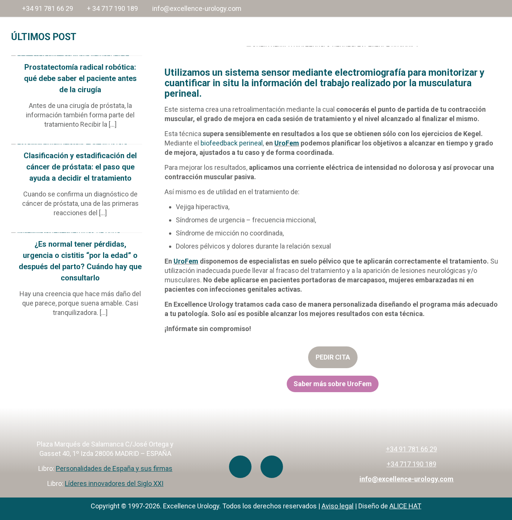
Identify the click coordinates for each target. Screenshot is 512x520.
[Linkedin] (271, 467)
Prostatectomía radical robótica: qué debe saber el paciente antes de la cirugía (80, 78)
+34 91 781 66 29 (47, 8)
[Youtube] (240, 467)
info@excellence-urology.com (196, 8)
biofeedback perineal (232, 143)
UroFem (286, 143)
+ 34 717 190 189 (112, 8)
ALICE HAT (405, 506)
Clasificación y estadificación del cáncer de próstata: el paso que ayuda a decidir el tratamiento (80, 167)
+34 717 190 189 (411, 464)
